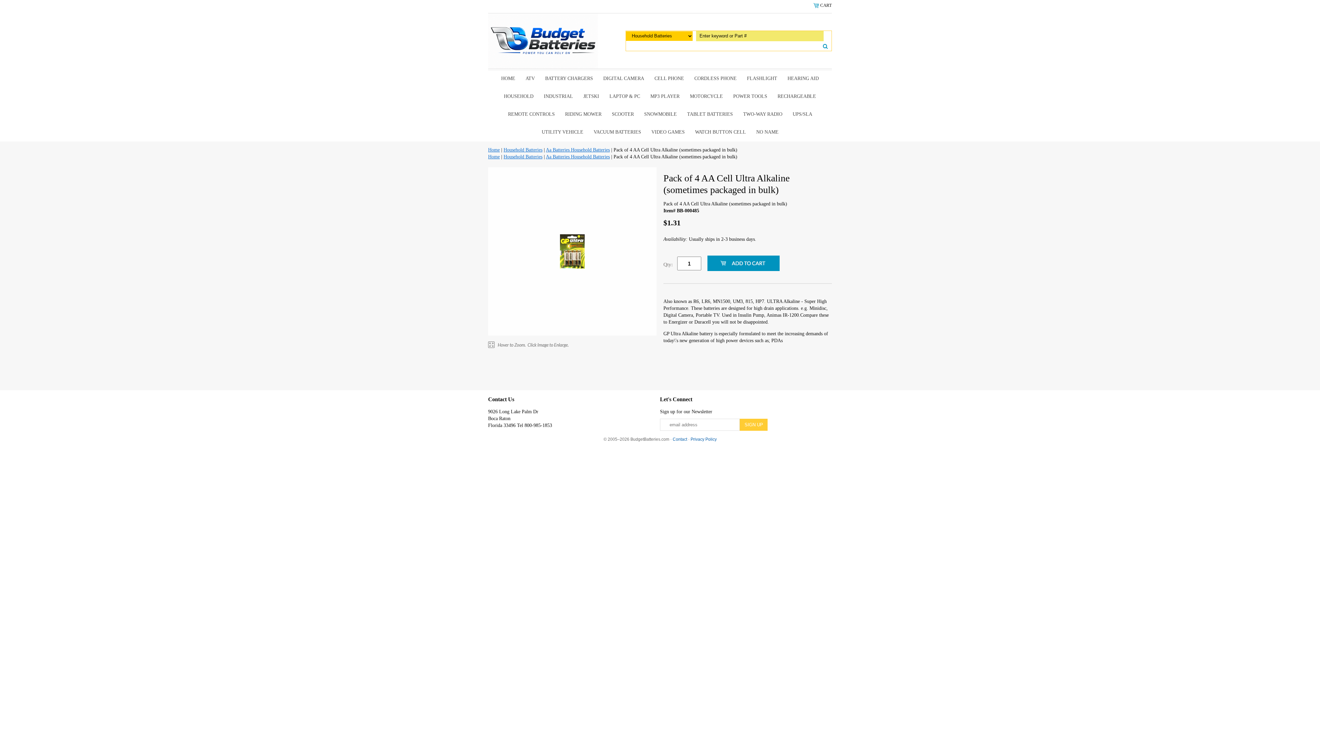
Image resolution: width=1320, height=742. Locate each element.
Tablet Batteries (710, 114)
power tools (750, 96)
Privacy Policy (704, 439)
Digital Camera (623, 78)
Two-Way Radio (762, 114)
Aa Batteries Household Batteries (578, 150)
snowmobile (660, 114)
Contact (680, 439)
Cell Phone (669, 78)
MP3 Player (665, 96)
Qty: (668, 264)
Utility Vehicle (562, 132)
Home (508, 78)
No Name (767, 132)
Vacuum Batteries (617, 132)
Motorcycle (706, 96)
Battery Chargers (569, 78)
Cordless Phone (715, 78)
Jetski (591, 96)
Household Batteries (523, 150)
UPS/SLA (802, 114)
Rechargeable (797, 96)
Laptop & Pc (624, 96)
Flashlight (762, 78)
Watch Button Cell (720, 132)
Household (519, 96)
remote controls (531, 114)
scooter (623, 114)
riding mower (583, 114)
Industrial (558, 96)
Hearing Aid (803, 78)
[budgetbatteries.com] (543, 40)
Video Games (668, 132)
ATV (530, 78)
